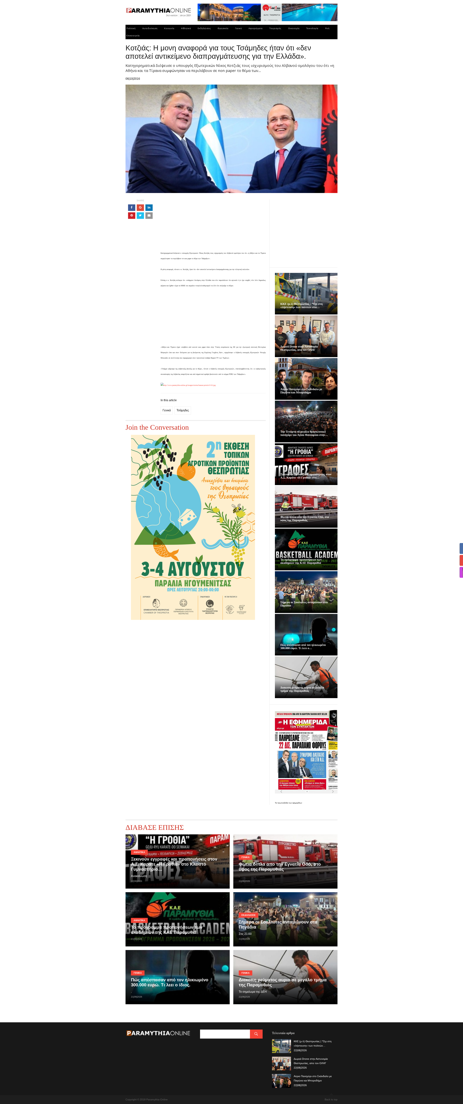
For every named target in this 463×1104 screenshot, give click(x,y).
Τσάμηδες (183, 410)
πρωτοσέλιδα (283, 803)
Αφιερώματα (256, 28)
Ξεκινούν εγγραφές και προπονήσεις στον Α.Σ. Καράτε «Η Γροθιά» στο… (305, 476)
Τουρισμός (275, 28)
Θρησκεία (223, 28)
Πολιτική (130, 28)
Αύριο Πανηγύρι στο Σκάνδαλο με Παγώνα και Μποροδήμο (301, 391)
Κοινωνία (169, 28)
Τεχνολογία (312, 28)
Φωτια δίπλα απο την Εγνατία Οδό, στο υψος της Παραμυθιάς (304, 518)
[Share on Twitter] (140, 215)
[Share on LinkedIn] (149, 207)
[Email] (149, 215)
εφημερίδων (297, 803)
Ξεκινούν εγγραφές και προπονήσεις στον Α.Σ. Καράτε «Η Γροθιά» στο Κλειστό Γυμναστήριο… (174, 864)
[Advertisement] (213, 225)
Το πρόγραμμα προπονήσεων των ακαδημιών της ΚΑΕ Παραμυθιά (301, 561)
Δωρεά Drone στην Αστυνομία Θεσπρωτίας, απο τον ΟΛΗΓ (299, 348)
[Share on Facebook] (131, 207)
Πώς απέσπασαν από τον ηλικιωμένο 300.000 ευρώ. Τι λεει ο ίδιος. (169, 982)
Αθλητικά (186, 28)
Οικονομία (294, 28)
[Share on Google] (140, 207)
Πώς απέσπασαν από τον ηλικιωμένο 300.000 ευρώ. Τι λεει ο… (303, 646)
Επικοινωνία (133, 35)
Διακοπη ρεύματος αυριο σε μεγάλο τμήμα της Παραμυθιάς (302, 689)
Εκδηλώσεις (204, 28)
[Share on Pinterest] (131, 215)
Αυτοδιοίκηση (150, 28)
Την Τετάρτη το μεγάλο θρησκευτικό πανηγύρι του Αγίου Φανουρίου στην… (304, 433)
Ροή (327, 28)
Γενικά (238, 28)
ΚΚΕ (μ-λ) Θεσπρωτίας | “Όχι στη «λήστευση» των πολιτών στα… (301, 305)
